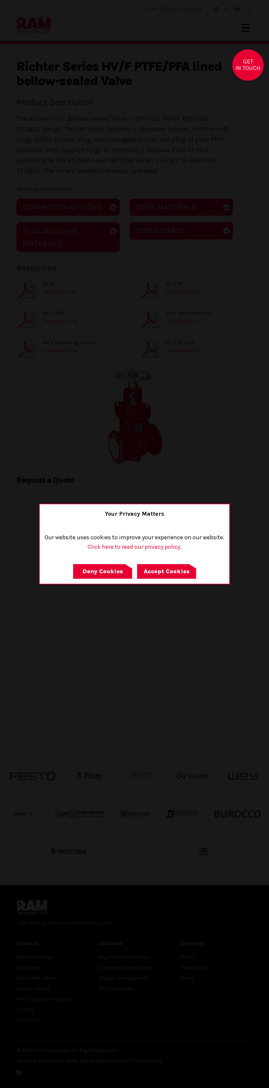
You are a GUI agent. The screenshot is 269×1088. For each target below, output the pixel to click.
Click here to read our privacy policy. (134, 546)
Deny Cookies (102, 571)
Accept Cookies (167, 571)
